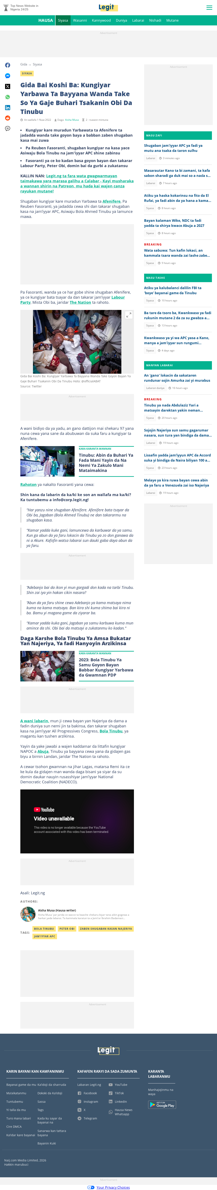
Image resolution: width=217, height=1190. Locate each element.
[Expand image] (129, 315)
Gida (23, 64)
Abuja (43, 751)
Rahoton (28, 484)
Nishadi (155, 20)
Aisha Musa (72, 120)
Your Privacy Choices (113, 1187)
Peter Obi (67, 929)
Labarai (138, 20)
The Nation (80, 302)
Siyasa (63, 20)
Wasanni (80, 20)
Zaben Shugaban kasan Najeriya (106, 929)
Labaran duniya (155, 388)
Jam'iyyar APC (44, 936)
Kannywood (101, 20)
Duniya (121, 20)
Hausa (45, 20)
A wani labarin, (34, 720)
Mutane (172, 20)
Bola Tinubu (111, 731)
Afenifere (112, 201)
